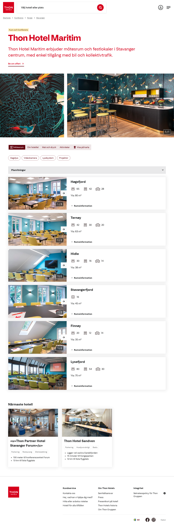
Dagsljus (14, 158)
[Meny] (168, 7)
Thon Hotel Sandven (79, 441)
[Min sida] (160, 7)
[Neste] (64, 193)
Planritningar (18, 170)
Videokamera (30, 158)
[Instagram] (154, 520)
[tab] (16, 147)
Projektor (63, 158)
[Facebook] (147, 520)
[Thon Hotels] (8, 7)
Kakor (163, 520)
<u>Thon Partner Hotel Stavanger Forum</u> (27, 443)
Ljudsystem (48, 158)
